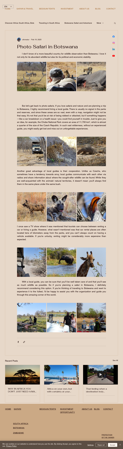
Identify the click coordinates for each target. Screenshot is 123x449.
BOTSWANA (19, 428)
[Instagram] (113, 43)
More (99, 23)
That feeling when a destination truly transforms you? (96, 390)
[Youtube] (113, 55)
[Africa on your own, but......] (61, 374)
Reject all (101, 445)
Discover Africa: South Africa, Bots (19, 23)
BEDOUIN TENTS (48, 409)
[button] (115, 23)
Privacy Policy (11, 446)
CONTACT (108, 409)
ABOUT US (87, 409)
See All (115, 360)
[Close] (120, 445)
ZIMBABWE (18, 433)
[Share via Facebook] (18, 342)
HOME (8, 409)
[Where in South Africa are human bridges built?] (22, 374)
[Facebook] (113, 36)
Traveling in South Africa (49, 23)
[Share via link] (24, 342)
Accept (112, 445)
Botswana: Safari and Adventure (78, 23)
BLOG (97, 409)
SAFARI (17, 409)
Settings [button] (90, 445)
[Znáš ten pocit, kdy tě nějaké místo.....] (100, 374)
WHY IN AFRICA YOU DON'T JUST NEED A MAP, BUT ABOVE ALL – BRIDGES (22, 390)
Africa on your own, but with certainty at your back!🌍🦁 (59, 390)
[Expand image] (31, 76)
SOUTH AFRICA (20, 423)
